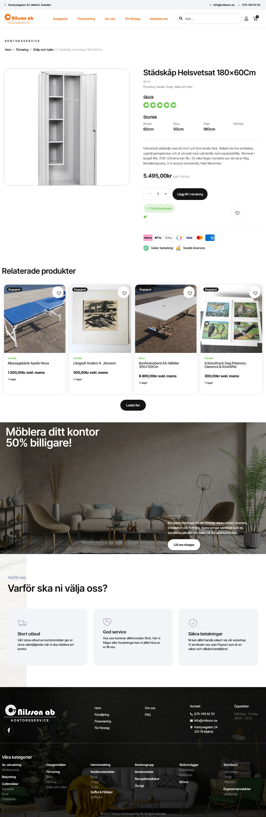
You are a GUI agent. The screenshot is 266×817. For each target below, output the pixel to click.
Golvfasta (185, 775)
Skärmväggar (189, 765)
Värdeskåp (231, 794)
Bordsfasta (186, 770)
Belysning (9, 777)
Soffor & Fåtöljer (102, 792)
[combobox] (209, 19)
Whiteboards (10, 770)
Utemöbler (231, 772)
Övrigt (169, 86)
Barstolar (8, 789)
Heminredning (100, 765)
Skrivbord (230, 765)
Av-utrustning (11, 765)
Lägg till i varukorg (190, 194)
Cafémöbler (10, 784)
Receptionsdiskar (147, 779)
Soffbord (96, 797)
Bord (5, 794)
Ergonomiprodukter (237, 789)
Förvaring (22, 50)
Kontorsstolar (144, 772)
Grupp (95, 782)
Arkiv (49, 777)
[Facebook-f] (9, 730)
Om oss (110, 19)
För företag (132, 19)
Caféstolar (9, 799)
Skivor (183, 782)
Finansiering (86, 19)
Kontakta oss (159, 19)
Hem (8, 50)
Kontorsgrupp (144, 765)
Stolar (94, 787)
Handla (160, 86)
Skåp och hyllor (43, 50)
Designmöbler (56, 765)
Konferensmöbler (103, 772)
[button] (236, 212)
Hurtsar (51, 782)
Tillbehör (229, 782)
